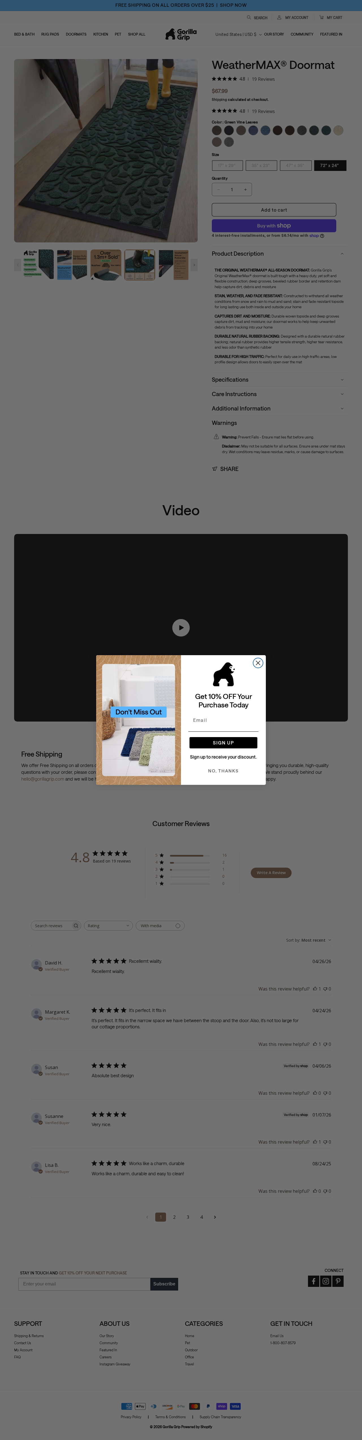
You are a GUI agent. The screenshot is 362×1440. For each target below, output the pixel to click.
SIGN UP (223, 742)
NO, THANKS (223, 770)
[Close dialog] (258, 663)
